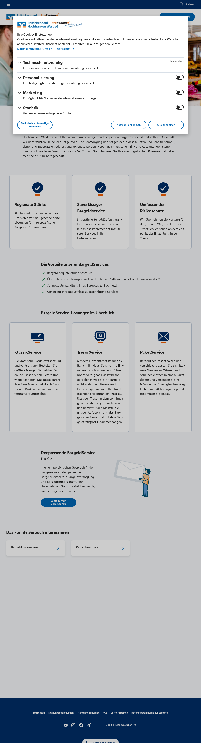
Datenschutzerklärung (33, 49)
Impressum (63, 49)
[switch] (180, 77)
